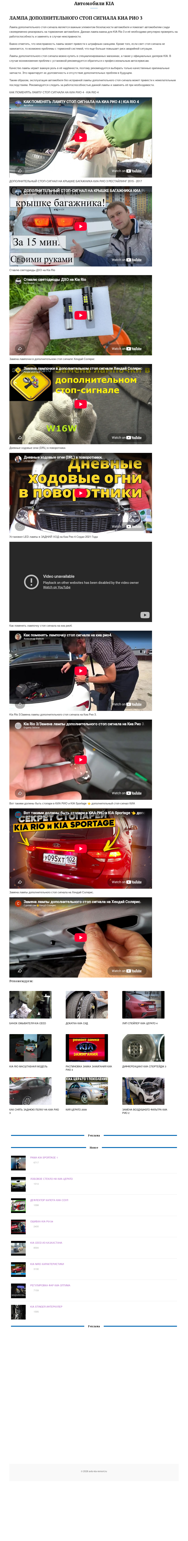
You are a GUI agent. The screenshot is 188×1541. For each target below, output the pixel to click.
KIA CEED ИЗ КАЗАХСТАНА (46, 1242)
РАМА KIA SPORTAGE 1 (44, 1157)
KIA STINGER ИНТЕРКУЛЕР (46, 1306)
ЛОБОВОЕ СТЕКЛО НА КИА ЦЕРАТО (51, 1178)
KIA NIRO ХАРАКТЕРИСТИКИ (47, 1264)
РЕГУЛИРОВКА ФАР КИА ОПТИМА (50, 1285)
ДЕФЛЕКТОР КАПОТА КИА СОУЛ (49, 1200)
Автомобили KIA (94, 3)
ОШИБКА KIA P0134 (41, 1221)
